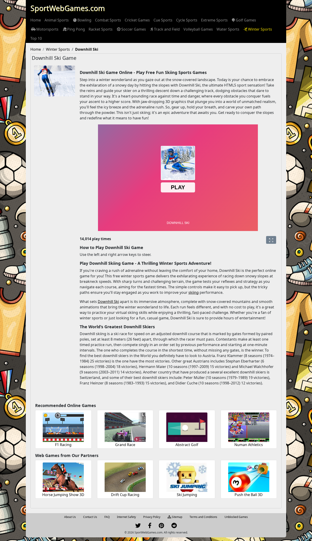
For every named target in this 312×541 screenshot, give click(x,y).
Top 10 (36, 38)
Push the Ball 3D (249, 494)
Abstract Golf (186, 444)
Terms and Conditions (203, 517)
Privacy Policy (151, 517)
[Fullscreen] (271, 240)
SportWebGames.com (67, 8)
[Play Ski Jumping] (186, 476)
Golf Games (246, 20)
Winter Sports (260, 29)
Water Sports (228, 29)
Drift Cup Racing (125, 494)
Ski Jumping (187, 494)
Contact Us (90, 517)
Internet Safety (126, 517)
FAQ (107, 517)
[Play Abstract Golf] (186, 426)
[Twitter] (138, 526)
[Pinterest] (161, 526)
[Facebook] (149, 526)
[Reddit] (174, 526)
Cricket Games (137, 20)
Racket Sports (101, 29)
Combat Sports (108, 20)
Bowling (84, 20)
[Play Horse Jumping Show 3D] (63, 476)
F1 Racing (63, 444)
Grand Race (125, 444)
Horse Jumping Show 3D (63, 494)
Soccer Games (133, 29)
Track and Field (167, 29)
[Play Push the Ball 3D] (248, 476)
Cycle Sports (186, 20)
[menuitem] (36, 20)
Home (35, 20)
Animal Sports (57, 20)
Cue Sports (162, 20)
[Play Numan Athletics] (248, 426)
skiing (193, 292)
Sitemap (176, 517)
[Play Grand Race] (125, 426)
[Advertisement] (52, 169)
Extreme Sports (214, 20)
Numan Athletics (248, 444)
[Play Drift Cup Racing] (125, 476)
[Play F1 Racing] (63, 426)
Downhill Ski (108, 301)
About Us (70, 517)
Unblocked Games (236, 517)
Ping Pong (76, 29)
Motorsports (47, 29)
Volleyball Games (198, 29)
